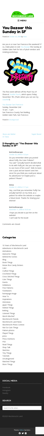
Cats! (4, 268)
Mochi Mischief (8, 316)
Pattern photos (8, 330)
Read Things (7, 344)
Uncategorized (14, 120)
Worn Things (7, 364)
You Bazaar (25, 47)
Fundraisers (7, 291)
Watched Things (8, 361)
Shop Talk (6, 347)
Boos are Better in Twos (9, 135)
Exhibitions (6, 285)
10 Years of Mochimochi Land (14, 245)
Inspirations (7, 299)
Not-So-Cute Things (10, 327)
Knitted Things (8, 308)
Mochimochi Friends (10, 319)
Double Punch (15, 94)
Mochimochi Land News (12, 322)
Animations (6, 251)
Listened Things (8, 313)
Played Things (7, 333)
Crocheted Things (9, 274)
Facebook (6, 387)
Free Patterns (7, 288)
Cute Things (7, 279)
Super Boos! (36, 134)
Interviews (6, 302)
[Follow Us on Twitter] (23, 433)
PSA (4, 341)
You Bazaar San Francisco (12, 104)
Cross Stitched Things (11, 276)
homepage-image (9, 293)
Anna (25, 37)
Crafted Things (8, 271)
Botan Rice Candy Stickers (12, 265)
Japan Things (7, 305)
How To (5, 296)
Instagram (6, 390)
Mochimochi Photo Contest (13, 324)
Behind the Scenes (9, 257)
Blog (4, 259)
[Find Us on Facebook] (20, 433)
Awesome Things (9, 254)
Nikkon (21, 430)
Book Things (7, 262)
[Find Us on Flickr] (26, 433)
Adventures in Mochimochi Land (15, 248)
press (4, 336)
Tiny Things (6, 353)
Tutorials (5, 356)
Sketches (6, 350)
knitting (5, 310)
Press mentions (8, 339)
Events (5, 282)
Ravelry (5, 393)
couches (5, 99)
